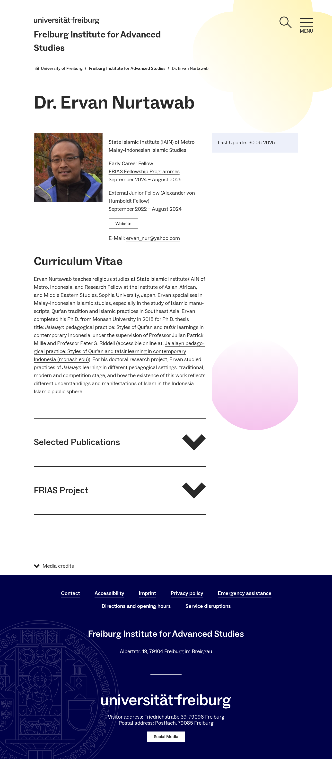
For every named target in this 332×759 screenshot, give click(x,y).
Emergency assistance (244, 593)
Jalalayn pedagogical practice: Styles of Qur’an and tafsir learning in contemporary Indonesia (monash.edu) (119, 351)
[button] (120, 442)
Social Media (166, 737)
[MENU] (306, 22)
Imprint (147, 593)
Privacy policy (187, 593)
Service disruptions (208, 606)
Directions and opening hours (136, 606)
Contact (70, 593)
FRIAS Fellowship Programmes (144, 171)
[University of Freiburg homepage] (66, 20)
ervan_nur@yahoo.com (153, 238)
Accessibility (109, 593)
